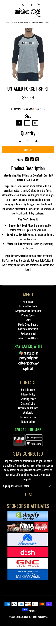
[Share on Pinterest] (37, 159)
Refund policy (28, 421)
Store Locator (28, 389)
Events (28, 320)
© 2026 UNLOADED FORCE (20, 616)
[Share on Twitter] (32, 159)
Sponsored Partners (28, 329)
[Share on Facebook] (27, 159)
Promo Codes (28, 315)
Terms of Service (28, 417)
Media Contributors (28, 324)
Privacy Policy (28, 394)
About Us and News (28, 338)
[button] (28, 108)
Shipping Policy (28, 399)
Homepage (28, 301)
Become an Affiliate (28, 408)
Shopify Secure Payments (28, 311)
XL (35, 122)
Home (8, 22)
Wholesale (28, 412)
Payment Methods (28, 306)
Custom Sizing (28, 403)
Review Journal (28, 333)
